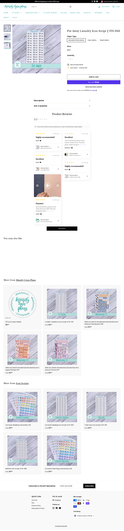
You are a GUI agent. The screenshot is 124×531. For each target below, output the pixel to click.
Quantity (70, 55)
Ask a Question (40, 106)
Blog (15, 17)
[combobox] (51, 7)
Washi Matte (104, 40)
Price (69, 46)
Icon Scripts (22, 383)
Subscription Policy (38, 508)
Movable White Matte (76, 40)
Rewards (98, 13)
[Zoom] (36, 49)
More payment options (93, 87)
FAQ (107, 13)
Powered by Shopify (61, 526)
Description (39, 100)
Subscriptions (31, 13)
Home (6, 13)
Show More (83, 144)
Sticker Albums (50, 13)
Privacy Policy (36, 506)
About (6, 17)
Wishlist (87, 13)
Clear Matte (92, 40)
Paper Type (71, 36)
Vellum (64, 13)
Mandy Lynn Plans (26, 280)
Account (34, 500)
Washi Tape (75, 13)
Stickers (16, 13)
